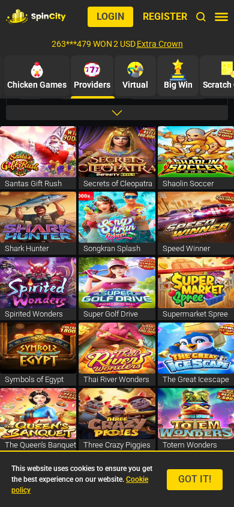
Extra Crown (160, 44)
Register (165, 16)
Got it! (194, 479)
